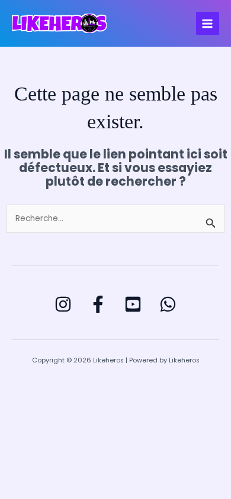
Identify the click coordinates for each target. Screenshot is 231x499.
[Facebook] (98, 304)
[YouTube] (133, 304)
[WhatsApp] (168, 304)
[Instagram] (63, 304)
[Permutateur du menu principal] (207, 23)
